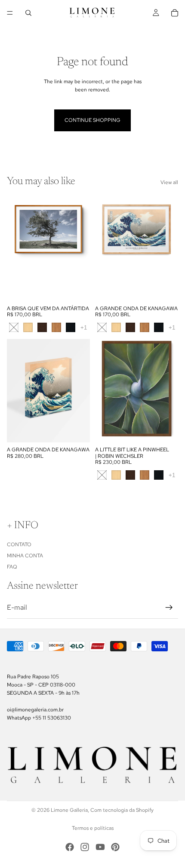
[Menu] (10, 13)
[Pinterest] (115, 847)
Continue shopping (92, 120)
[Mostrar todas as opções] (83, 327)
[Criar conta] (169, 608)
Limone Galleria (69, 810)
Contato (19, 544)
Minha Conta (25, 555)
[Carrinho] (174, 12)
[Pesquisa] (28, 12)
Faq (12, 566)
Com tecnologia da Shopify (122, 810)
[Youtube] (100, 847)
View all (169, 182)
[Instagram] (85, 847)
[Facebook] (70, 847)
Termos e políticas (93, 828)
